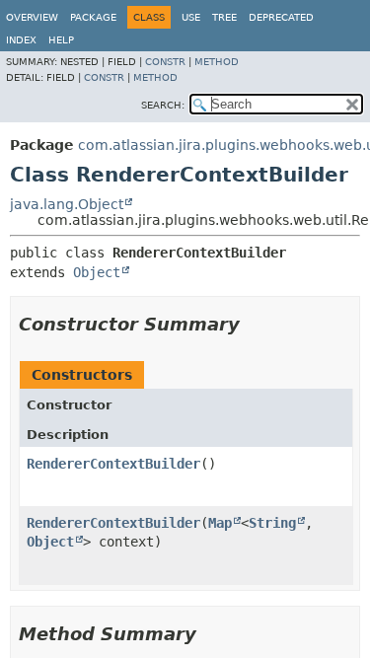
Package (93, 17)
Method (216, 61)
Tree (224, 17)
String (272, 523)
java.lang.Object (66, 204)
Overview (32, 17)
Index (21, 40)
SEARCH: (163, 105)
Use (191, 17)
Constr (165, 61)
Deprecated (281, 17)
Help (61, 40)
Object (96, 272)
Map (220, 523)
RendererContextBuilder (113, 464)
